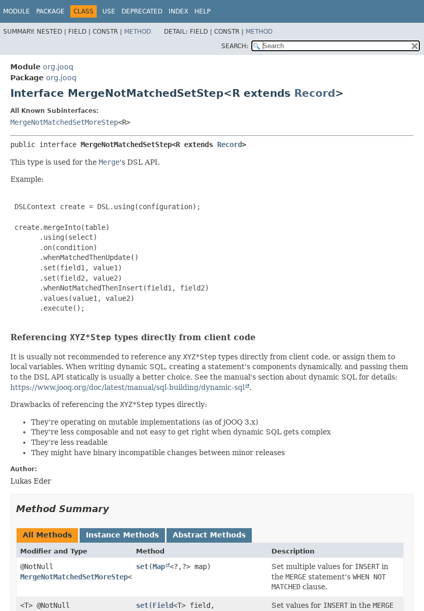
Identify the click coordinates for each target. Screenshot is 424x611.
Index (178, 11)
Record (314, 93)
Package (50, 11)
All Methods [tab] (47, 535)
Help (202, 11)
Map (159, 566)
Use (108, 11)
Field (163, 605)
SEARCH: (234, 46)
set (142, 566)
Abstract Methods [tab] (209, 535)
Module (16, 11)
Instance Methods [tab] (122, 535)
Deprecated (142, 11)
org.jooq (58, 67)
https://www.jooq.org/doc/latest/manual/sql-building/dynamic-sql (127, 387)
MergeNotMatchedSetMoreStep (64, 122)
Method (137, 31)
